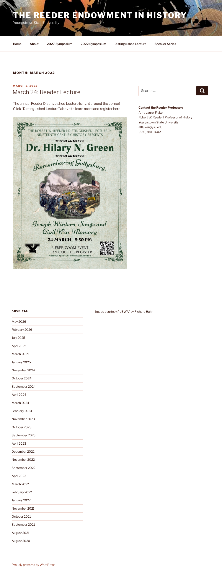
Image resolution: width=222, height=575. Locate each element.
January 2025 (21, 362)
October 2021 (21, 516)
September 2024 (24, 386)
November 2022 (23, 459)
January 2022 (21, 500)
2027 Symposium (59, 44)
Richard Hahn (143, 311)
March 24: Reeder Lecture (46, 92)
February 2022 (22, 492)
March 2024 (20, 403)
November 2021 (23, 508)
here (116, 109)
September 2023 (24, 435)
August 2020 (21, 541)
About (34, 44)
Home (17, 44)
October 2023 (21, 427)
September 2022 (23, 468)
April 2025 (19, 346)
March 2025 (20, 354)
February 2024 (22, 411)
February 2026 (22, 329)
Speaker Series (165, 44)
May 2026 (19, 321)
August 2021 (20, 533)
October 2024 (21, 378)
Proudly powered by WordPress (33, 565)
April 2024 (19, 394)
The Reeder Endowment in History (100, 15)
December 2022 (23, 451)
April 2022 (19, 476)
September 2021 (23, 524)
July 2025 (18, 337)
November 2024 (23, 370)
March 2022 (20, 484)
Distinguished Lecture (130, 44)
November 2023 (23, 419)
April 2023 (19, 443)
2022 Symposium (93, 44)
